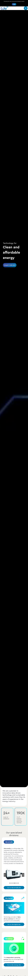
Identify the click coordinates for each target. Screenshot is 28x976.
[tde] (5, 8)
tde (14, 4)
